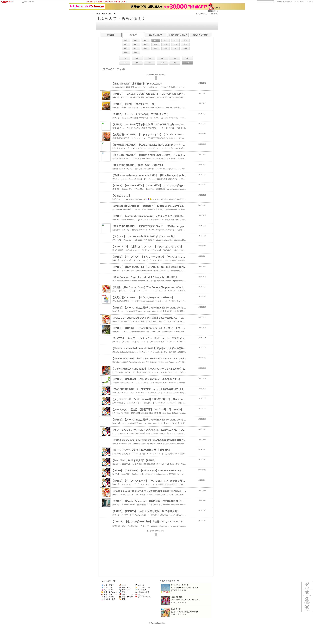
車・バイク (142, 590)
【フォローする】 (202, 14)
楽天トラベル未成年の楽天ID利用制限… (185, 612)
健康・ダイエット (110, 592)
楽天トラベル (175, 609)
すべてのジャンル (144, 597)
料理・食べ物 (109, 597)
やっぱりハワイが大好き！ (180, 585)
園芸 (123, 599)
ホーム (307, 588)
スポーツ (141, 585)
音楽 (123, 592)
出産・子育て (109, 585)
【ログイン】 (213, 14)
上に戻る (307, 610)
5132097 (212, 11)
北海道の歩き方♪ (177, 597)
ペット (124, 585)
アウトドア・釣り (144, 587)
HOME (98, 14)
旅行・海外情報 (29, 2)
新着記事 (307, 603)
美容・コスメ (109, 590)
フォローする (307, 595)
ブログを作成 (300, 2)
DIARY (104, 14)
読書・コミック (127, 594)
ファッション (109, 587)
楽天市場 (310, 2)
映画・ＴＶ (126, 590)
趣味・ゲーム (126, 587)
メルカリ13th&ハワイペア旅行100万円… (185, 587)
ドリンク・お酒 (109, 599)
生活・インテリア (110, 594)
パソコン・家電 (143, 592)
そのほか (141, 594)
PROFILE (112, 14)
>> (284, 2)
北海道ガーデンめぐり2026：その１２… (185, 600)
